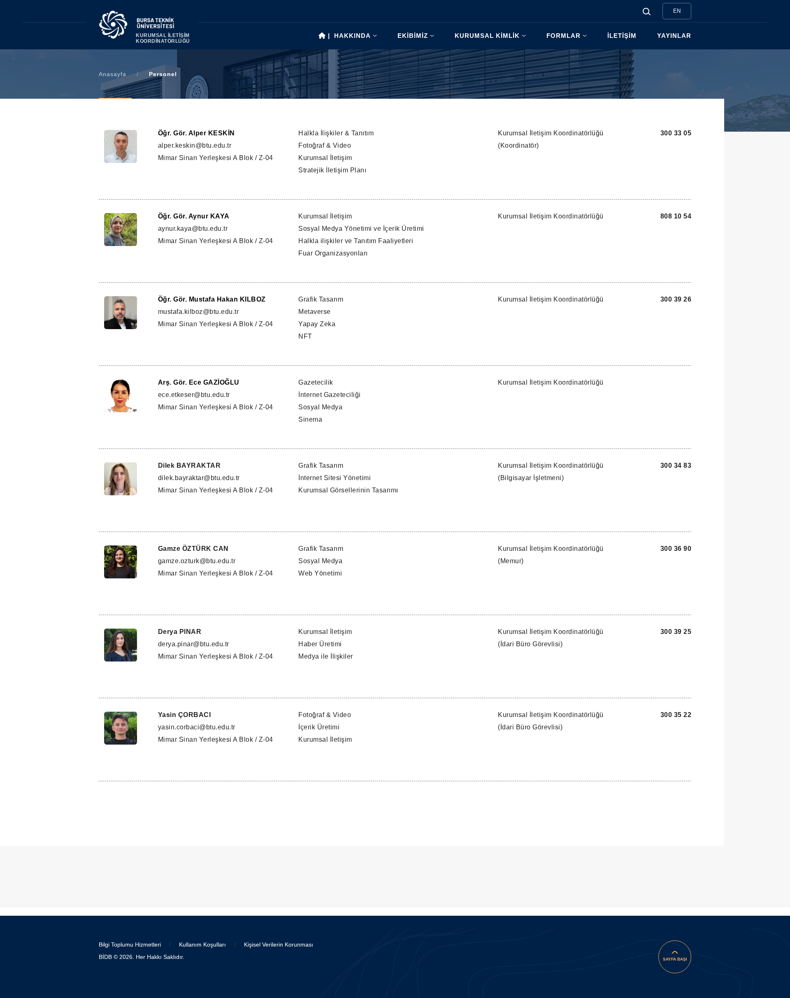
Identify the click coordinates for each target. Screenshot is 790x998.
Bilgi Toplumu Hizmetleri (130, 944)
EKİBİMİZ (412, 35)
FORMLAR (563, 35)
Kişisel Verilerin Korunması (278, 944)
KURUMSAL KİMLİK (487, 35)
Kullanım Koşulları (202, 944)
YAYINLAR (674, 35)
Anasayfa (112, 74)
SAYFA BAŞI (675, 959)
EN (677, 11)
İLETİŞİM (622, 35)
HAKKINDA (352, 35)
